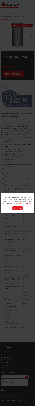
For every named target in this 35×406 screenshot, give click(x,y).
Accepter (17, 208)
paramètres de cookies (25, 203)
